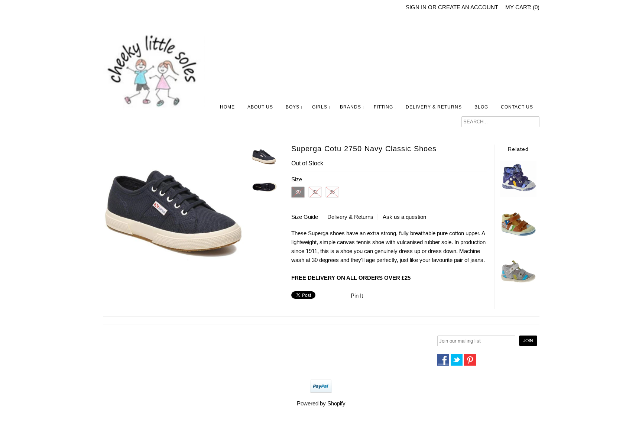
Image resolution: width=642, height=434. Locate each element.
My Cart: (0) (522, 7)
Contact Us (517, 107)
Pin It (357, 295)
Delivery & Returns (434, 107)
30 (298, 192)
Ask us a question (404, 217)
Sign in (416, 7)
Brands (350, 107)
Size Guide (304, 217)
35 (332, 192)
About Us (260, 107)
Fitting (383, 107)
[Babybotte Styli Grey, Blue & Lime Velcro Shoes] (518, 287)
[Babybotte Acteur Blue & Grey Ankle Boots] (518, 195)
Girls (319, 107)
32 (315, 192)
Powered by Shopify (321, 403)
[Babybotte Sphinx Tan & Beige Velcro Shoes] (518, 242)
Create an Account (468, 7)
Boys (292, 107)
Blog (481, 107)
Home (227, 107)
